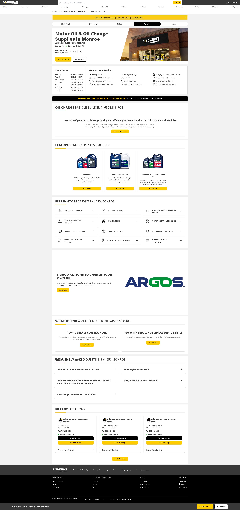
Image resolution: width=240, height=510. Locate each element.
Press (94, 487)
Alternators (45, 7)
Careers (95, 484)
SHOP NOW (87, 188)
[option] (87, 171)
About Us (95, 481)
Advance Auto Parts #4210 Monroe (119, 420)
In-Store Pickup (144, 487)
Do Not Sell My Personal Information (120, 499)
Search (177, 2)
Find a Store (143, 481)
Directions (80, 59)
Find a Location (120, 459)
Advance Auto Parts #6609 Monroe (163, 420)
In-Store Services (144, 484)
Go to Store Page (75, 443)
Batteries (6, 7)
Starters (161, 7)
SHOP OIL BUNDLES (120, 131)
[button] (76, 211)
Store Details (65, 24)
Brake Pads (25, 7)
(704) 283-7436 (110, 431)
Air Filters (124, 7)
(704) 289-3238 (154, 431)
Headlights (85, 7)
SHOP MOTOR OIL (63, 59)
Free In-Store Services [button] (66, 450)
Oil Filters (142, 7)
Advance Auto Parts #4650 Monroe (75, 420)
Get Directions (76, 438)
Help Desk (55, 487)
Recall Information (58, 481)
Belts (197, 7)
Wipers (235, 7)
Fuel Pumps (65, 7)
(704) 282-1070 (65, 431)
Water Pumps (215, 7)
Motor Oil (105, 7)
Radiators (179, 7)
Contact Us (55, 484)
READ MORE (63, 290)
